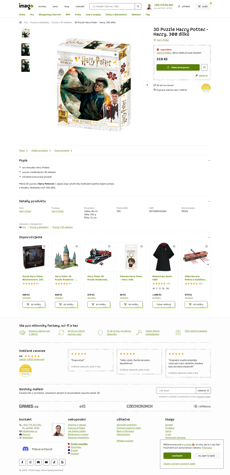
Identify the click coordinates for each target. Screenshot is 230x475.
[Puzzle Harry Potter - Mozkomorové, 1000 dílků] (33, 276)
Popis (22, 150)
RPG (68, 14)
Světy (22, 14)
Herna (168, 431)
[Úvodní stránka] (20, 22)
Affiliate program (125, 440)
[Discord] (38, 462)
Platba (82, 428)
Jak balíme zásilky (77, 431)
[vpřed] (147, 85)
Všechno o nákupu (77, 424)
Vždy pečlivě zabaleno (196, 331)
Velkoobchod (123, 434)
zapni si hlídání (164, 52)
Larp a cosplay (93, 14)
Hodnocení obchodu (175, 437)
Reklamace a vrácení (78, 434)
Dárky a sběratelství (116, 14)
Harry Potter (163, 40)
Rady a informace (125, 431)
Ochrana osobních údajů (129, 428)
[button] (115, 160)
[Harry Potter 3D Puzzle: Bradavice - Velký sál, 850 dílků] (66, 276)
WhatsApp (27, 437)
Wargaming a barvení (50, 14)
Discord (26, 434)
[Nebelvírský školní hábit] (163, 276)
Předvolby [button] (207, 447)
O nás (168, 434)
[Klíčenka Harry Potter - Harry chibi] (131, 276)
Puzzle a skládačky (39, 22)
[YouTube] (46, 462)
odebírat (202, 390)
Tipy (147, 14)
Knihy (78, 14)
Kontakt (169, 424)
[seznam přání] (204, 67)
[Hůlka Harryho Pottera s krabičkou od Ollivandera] (196, 276)
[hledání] (138, 6)
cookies (187, 444)
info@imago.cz (29, 431)
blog (67, 6)
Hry (32, 14)
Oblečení (136, 14)
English (74, 450)
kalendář (80, 6)
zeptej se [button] (203, 75)
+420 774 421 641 (163, 4)
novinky (42, 6)
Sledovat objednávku (78, 437)
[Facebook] (22, 462)
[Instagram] (30, 462)
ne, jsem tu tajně (206, 455)
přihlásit (186, 6)
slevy (55, 6)
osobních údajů (203, 397)
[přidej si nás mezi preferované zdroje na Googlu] (62, 462)
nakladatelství (152, 334)
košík (206, 5)
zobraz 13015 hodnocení (31, 359)
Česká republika (79, 444)
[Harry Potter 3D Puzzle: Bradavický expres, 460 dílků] (98, 276)
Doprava (72, 428)
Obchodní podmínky (127, 424)
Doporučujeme (62, 150)
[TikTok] (54, 462)
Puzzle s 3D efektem (62, 22)
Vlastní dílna (152, 331)
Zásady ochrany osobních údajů (179, 463)
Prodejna (169, 428)
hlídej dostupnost (180, 67)
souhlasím (177, 455)
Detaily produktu (39, 150)
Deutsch (75, 453)
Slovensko (76, 447)
